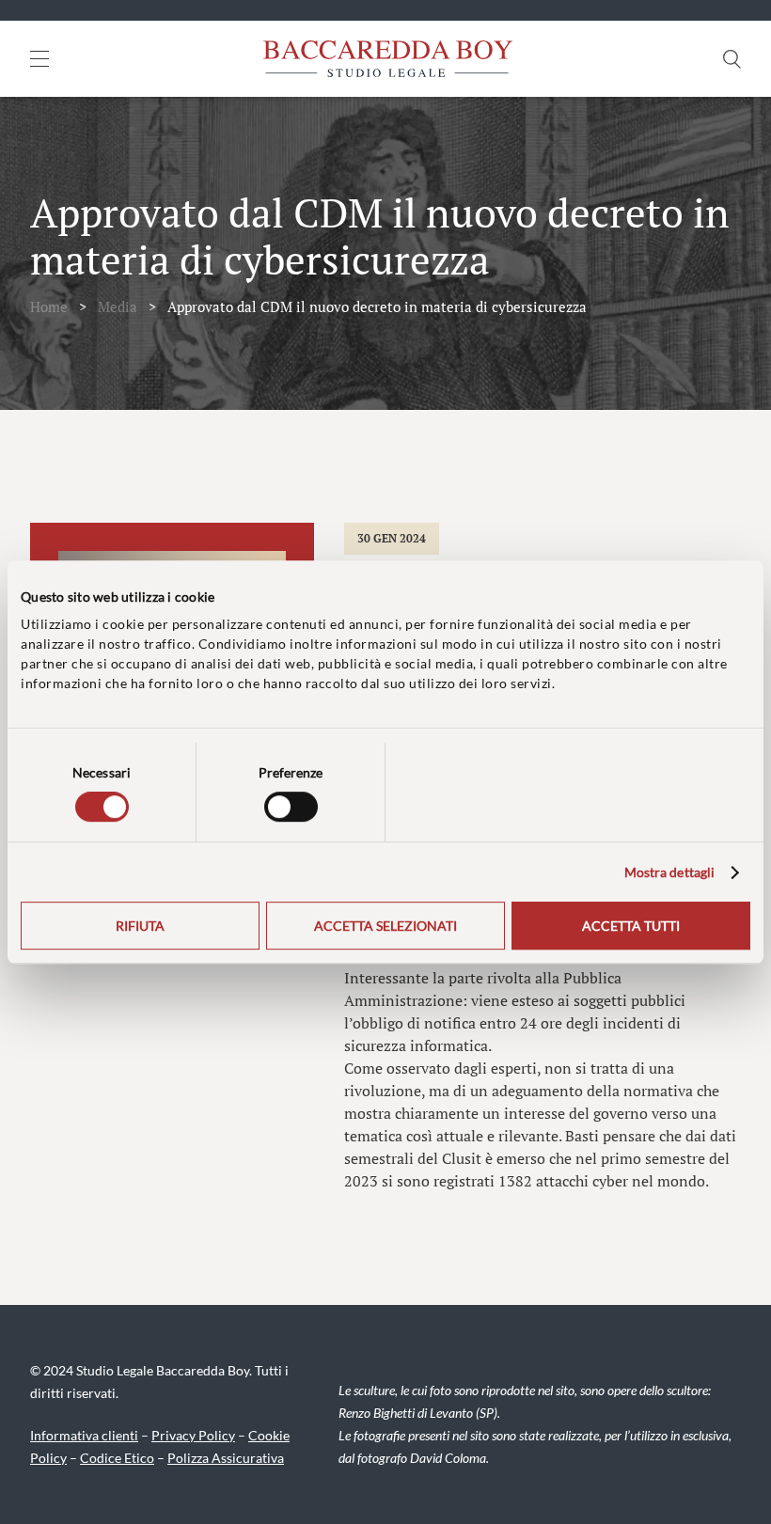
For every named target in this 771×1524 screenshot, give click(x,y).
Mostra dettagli (670, 872)
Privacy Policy (193, 1435)
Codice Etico (117, 1458)
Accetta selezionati (385, 926)
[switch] (291, 807)
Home (49, 306)
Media (117, 306)
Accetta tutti (631, 926)
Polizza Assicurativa (225, 1458)
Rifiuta (140, 926)
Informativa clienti (84, 1435)
